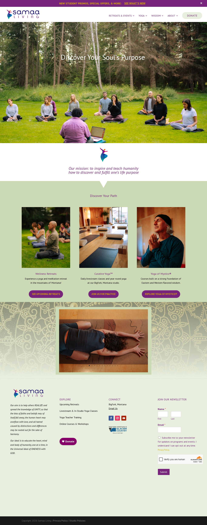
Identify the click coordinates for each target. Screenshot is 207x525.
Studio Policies (77, 520)
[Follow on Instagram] (117, 418)
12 (117, 365)
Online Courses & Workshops (74, 423)
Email (161, 424)
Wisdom (156, 16)
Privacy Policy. (164, 450)
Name (162, 409)
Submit (163, 471)
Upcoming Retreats (69, 404)
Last (172, 419)
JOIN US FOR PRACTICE (103, 293)
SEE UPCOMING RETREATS (46, 293)
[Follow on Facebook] (111, 418)
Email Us (113, 408)
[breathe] (103, 371)
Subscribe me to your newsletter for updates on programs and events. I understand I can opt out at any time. (177, 441)
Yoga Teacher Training (70, 417)
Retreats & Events (120, 16)
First (159, 419)
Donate (192, 15)
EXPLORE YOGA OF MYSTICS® (161, 293)
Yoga (141, 16)
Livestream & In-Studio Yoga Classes (79, 410)
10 (112, 365)
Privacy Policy (60, 520)
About (171, 16)
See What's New (134, 3)
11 (115, 365)
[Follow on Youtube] (123, 418)
